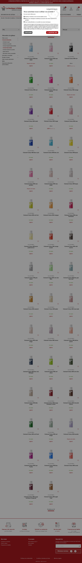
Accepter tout (52, 32)
